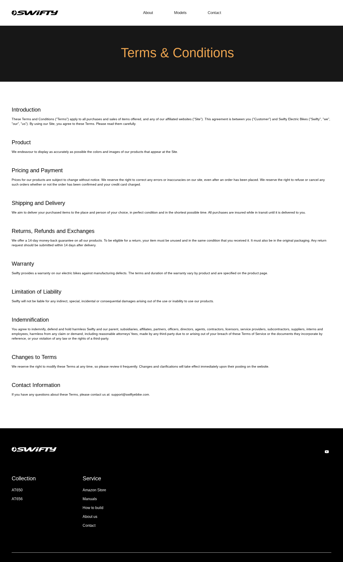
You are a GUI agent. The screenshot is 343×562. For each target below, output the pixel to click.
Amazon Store (94, 490)
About (148, 13)
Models (180, 13)
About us (90, 517)
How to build (93, 508)
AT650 (17, 490)
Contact (214, 13)
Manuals (90, 499)
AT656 (17, 499)
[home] (35, 12)
